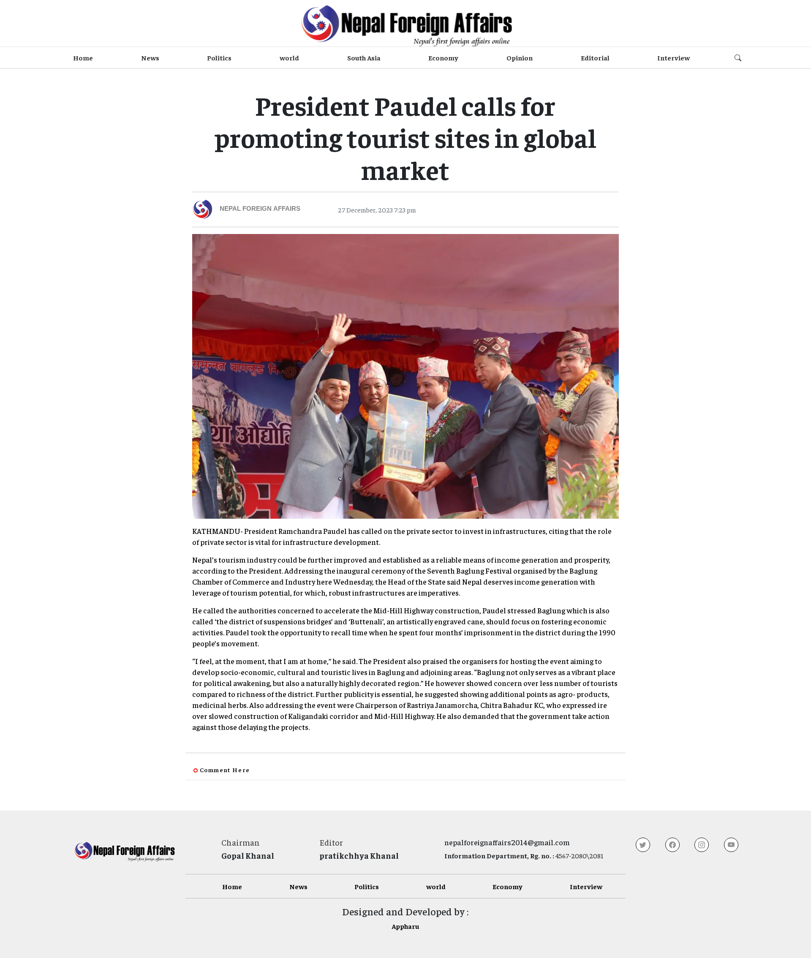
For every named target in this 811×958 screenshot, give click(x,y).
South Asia (364, 57)
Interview (673, 57)
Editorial (595, 57)
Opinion (519, 57)
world (289, 57)
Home (83, 57)
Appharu (405, 926)
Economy (443, 57)
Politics (219, 57)
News (150, 57)
